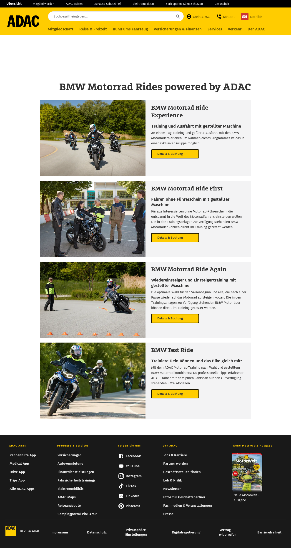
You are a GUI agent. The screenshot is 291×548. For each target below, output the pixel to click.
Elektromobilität (143, 4)
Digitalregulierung (186, 532)
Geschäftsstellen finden (182, 472)
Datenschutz (97, 532)
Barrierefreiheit (269, 532)
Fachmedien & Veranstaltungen (187, 506)
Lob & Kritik (172, 480)
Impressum (59, 532)
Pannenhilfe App (23, 455)
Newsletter (172, 489)
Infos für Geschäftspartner (184, 497)
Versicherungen (70, 455)
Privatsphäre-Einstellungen (136, 532)
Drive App (17, 472)
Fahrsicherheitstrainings (76, 480)
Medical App (19, 464)
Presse (168, 514)
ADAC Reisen (74, 4)
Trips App (17, 480)
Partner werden (175, 464)
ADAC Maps (67, 497)
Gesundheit (222, 4)
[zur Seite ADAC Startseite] (23, 21)
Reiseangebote (69, 506)
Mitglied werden (43, 4)
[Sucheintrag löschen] (165, 16)
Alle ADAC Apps (22, 489)
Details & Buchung (170, 154)
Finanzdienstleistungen (76, 472)
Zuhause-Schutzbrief (107, 4)
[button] (225, 16)
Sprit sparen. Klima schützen (184, 4)
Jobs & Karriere (175, 455)
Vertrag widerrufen (227, 532)
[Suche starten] (178, 16)
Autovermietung (70, 464)
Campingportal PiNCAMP (77, 514)
